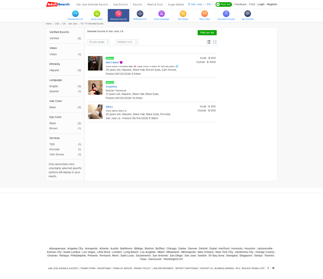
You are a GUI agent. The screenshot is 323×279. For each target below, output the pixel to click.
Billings (138, 248)
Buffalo (160, 248)
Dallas (182, 248)
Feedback (241, 4)
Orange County (264, 252)
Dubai (213, 248)
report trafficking (186, 268)
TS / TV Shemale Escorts (91, 24)
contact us (206, 268)
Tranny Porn (87, 268)
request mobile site (253, 268)
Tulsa (143, 259)
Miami (161, 252)
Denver (192, 248)
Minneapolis (188, 252)
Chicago (172, 248)
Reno (115, 255)
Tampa (258, 255)
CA (63, 24)
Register (272, 4)
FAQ (252, 4)
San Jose (73, 24)
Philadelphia (78, 255)
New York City (224, 252)
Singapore (245, 255)
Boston (149, 248)
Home (48, 24)
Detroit (203, 248)
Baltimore (126, 248)
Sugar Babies (176, 4)
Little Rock (103, 252)
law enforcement (163, 268)
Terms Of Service (122, 268)
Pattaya (64, 255)
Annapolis (91, 248)
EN (209, 4)
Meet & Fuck (155, 4)
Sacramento (143, 255)
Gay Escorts (120, 4)
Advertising (104, 268)
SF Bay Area (216, 255)
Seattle (202, 255)
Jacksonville (264, 248)
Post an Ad (207, 32)
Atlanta (104, 248)
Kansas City (54, 252)
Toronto (269, 255)
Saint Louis (127, 255)
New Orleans (206, 252)
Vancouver (155, 259)
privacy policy (142, 268)
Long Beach (131, 252)
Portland (105, 255)
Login (261, 4)
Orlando (52, 255)
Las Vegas (88, 252)
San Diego (176, 255)
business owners (224, 268)
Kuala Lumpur (72, 252)
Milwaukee (172, 252)
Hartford (224, 248)
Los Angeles (148, 252)
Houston (249, 248)
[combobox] (98, 41)
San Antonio (160, 255)
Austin (114, 248)
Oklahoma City (244, 252)
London (117, 252)
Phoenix (93, 255)
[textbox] (98, 42)
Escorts (137, 4)
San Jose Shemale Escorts (92, 4)
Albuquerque (57, 248)
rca (238, 268)
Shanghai (232, 255)
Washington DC (173, 259)
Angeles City (75, 248)
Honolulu (237, 248)
